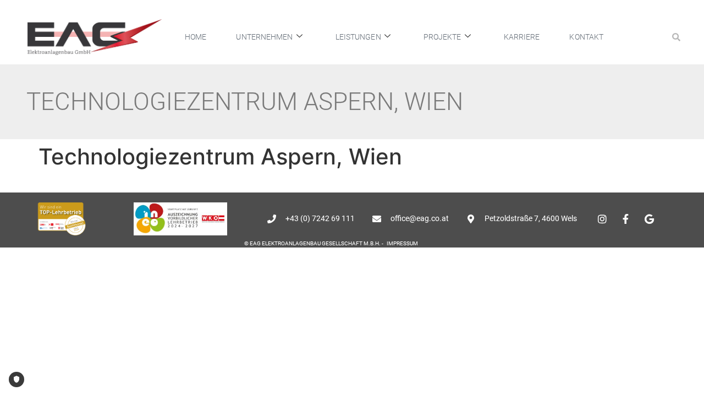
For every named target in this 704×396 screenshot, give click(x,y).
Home (195, 36)
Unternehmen (264, 36)
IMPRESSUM (402, 243)
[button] (676, 37)
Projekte (442, 36)
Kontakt (586, 36)
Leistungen (358, 36)
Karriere (522, 36)
